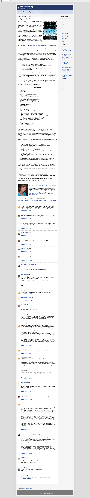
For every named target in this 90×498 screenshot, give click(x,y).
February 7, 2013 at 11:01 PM (26, 399)
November (64, 33)
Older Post (54, 486)
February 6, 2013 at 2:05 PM (26, 251)
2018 (62, 22)
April (63, 44)
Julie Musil (23, 395)
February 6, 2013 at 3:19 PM (26, 270)
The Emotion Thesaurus (35, 45)
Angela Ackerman (24, 200)
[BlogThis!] (41, 198)
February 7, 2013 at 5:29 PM (26, 353)
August (63, 38)
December (64, 31)
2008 (62, 86)
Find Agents (38, 12)
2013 (62, 30)
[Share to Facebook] (43, 198)
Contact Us (31, 12)
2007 (62, 88)
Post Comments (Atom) (27, 488)
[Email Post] (38, 198)
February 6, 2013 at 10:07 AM (26, 228)
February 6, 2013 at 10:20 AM (26, 235)
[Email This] (40, 198)
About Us (24, 12)
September (64, 36)
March (63, 46)
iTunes (33, 193)
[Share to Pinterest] (44, 198)
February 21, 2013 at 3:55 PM (26, 471)
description (42, 200)
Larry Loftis (23, 467)
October (63, 35)
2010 (62, 83)
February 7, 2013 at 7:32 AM (26, 320)
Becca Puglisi (30, 200)
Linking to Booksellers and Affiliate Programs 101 (67, 65)
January (63, 78)
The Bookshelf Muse (44, 185)
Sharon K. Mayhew (24, 239)
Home (19, 12)
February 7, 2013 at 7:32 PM (26, 378)
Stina (22, 290)
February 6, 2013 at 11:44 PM (26, 293)
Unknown (23, 323)
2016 (62, 25)
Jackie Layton (23, 304)
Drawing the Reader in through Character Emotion (66, 70)
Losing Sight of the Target (67, 67)
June (63, 41)
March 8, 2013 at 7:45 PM (26, 478)
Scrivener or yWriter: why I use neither (67, 73)
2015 (62, 27)
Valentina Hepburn (24, 232)
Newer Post (21, 486)
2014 (62, 28)
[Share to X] (42, 198)
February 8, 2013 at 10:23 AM (26, 429)
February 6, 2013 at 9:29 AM (26, 210)
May (63, 43)
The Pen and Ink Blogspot (26, 297)
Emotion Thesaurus (52, 200)
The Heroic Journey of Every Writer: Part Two (66, 50)
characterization (37, 200)
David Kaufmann (24, 204)
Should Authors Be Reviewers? (65, 60)
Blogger (51, 493)
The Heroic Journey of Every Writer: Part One (66, 52)
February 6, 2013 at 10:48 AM (26, 244)
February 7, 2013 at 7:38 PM (26, 391)
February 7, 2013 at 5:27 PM (26, 345)
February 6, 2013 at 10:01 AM (26, 218)
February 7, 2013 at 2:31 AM (26, 300)
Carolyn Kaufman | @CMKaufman (27, 264)
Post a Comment (22, 481)
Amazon (48, 192)
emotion (46, 200)
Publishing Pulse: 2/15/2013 (65, 63)
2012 (62, 80)
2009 (62, 85)
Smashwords (39, 193)
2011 (62, 82)
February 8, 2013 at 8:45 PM (26, 453)
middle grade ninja (24, 248)
